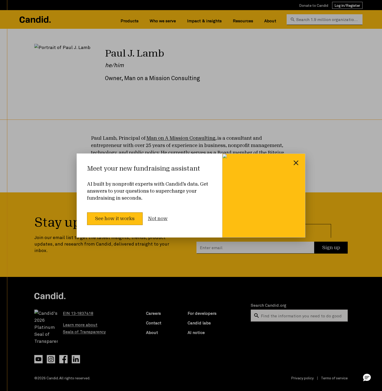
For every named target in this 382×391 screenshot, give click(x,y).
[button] (367, 377)
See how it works (115, 218)
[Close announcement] (296, 163)
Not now (158, 218)
